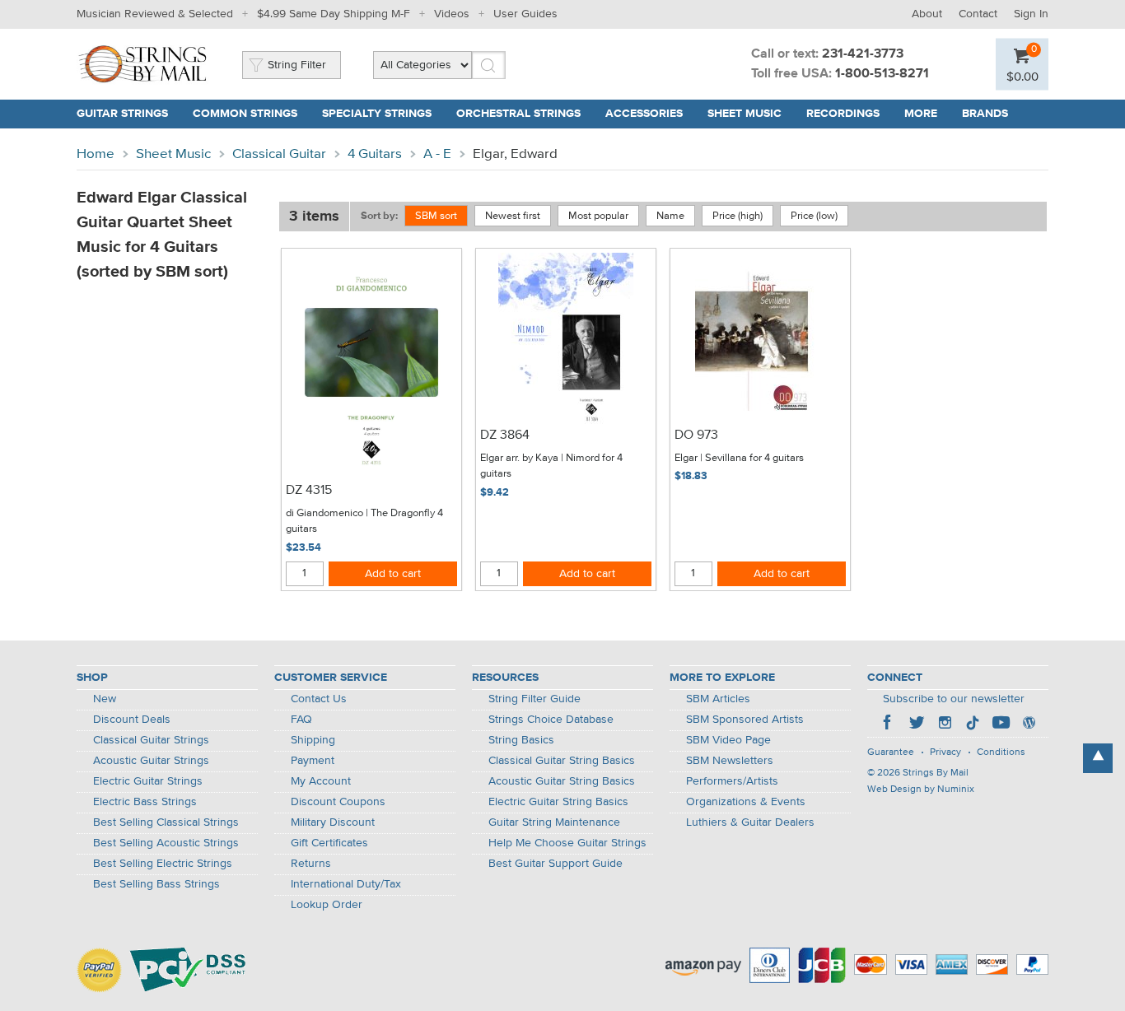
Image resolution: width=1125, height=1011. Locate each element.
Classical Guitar (279, 154)
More (920, 113)
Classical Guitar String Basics (561, 760)
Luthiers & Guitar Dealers (750, 822)
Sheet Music (744, 113)
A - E (437, 154)
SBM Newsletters (729, 760)
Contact (978, 14)
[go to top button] (1098, 758)
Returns (311, 863)
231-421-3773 (862, 54)
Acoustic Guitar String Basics (561, 781)
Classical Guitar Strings (151, 740)
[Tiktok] (972, 724)
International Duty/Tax (346, 884)
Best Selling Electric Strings (162, 863)
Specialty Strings (377, 113)
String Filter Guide (534, 699)
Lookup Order (326, 905)
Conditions (1001, 752)
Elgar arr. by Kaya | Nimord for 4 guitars (551, 466)
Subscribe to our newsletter (954, 699)
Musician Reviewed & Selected (155, 14)
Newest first (512, 216)
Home (95, 154)
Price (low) (814, 216)
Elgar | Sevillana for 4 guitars (739, 458)
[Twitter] (916, 724)
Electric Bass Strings (145, 802)
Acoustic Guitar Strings (151, 760)
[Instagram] (944, 724)
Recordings (843, 113)
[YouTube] (1000, 724)
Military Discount (333, 822)
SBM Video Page (728, 740)
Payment (312, 760)
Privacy (945, 752)
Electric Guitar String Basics (558, 802)
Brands (985, 113)
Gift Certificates (329, 843)
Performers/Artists (732, 781)
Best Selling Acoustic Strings (166, 843)
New (104, 699)
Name (670, 216)
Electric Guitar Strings (148, 781)
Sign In (1031, 14)
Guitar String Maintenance (554, 822)
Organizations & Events (745, 802)
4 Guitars (375, 154)
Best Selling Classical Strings (166, 822)
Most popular (598, 216)
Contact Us (319, 699)
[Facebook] (888, 724)
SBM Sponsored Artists (745, 719)
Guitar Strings (122, 113)
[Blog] (1028, 724)
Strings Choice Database (551, 719)
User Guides (525, 14)
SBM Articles (718, 699)
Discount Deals (131, 719)
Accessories (644, 113)
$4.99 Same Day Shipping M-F (333, 14)
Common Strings (245, 113)
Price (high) (737, 216)
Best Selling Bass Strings (156, 884)
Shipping (313, 740)
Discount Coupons (338, 802)
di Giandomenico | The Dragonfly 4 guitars (364, 521)
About (927, 14)
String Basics (521, 740)
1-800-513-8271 (882, 74)
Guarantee (890, 752)
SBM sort (436, 216)
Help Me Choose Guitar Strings (567, 843)
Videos (451, 14)
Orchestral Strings (518, 113)
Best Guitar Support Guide (555, 863)
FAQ (301, 719)
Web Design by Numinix (920, 789)
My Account (321, 781)
